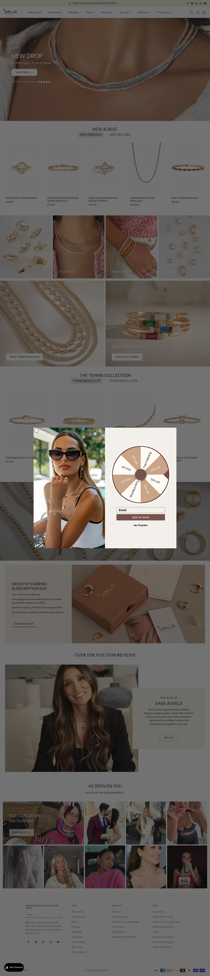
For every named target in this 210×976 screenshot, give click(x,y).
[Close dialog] (36, 430)
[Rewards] (14, 967)
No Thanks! (141, 525)
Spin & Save (140, 517)
